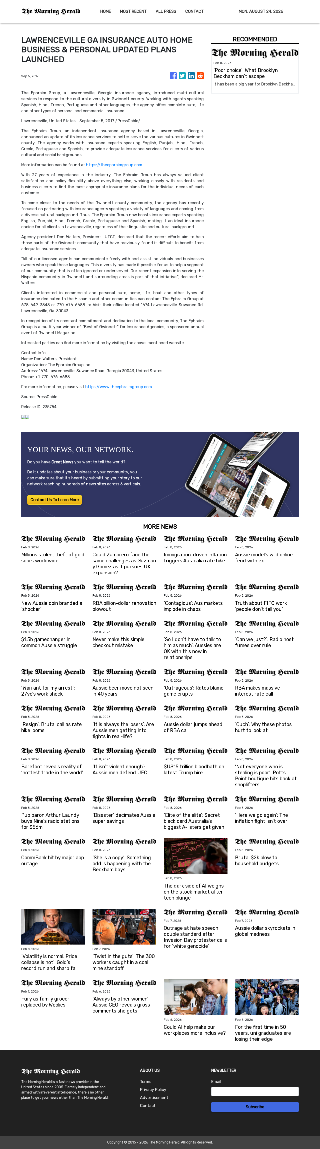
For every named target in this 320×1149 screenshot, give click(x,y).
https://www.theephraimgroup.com (118, 386)
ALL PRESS (166, 11)
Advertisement (154, 1097)
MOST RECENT (133, 11)
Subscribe (255, 1107)
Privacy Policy (153, 1089)
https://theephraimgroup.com (114, 164)
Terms (145, 1081)
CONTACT (194, 11)
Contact (148, 1105)
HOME (105, 11)
